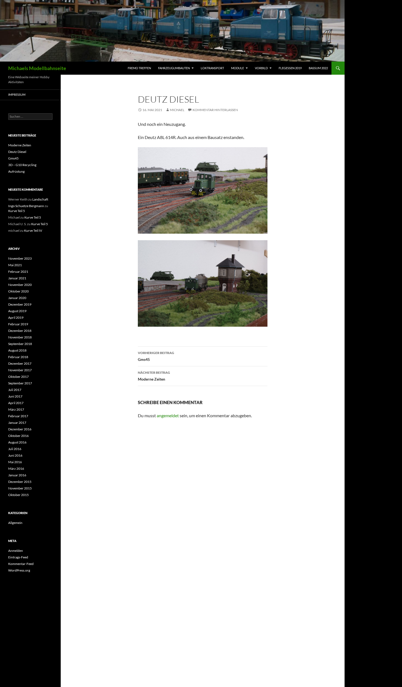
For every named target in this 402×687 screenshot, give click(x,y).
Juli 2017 (14, 390)
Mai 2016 (15, 462)
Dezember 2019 (19, 304)
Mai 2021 (15, 265)
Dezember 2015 (19, 482)
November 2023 (20, 258)
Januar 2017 (17, 423)
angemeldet (168, 415)
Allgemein (15, 523)
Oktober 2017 (18, 377)
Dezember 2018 (19, 331)
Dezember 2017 (19, 363)
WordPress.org (19, 570)
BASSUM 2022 (318, 68)
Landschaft (40, 199)
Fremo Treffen (139, 68)
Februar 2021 (18, 271)
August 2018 (17, 350)
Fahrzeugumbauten (174, 68)
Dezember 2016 (19, 429)
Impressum (16, 94)
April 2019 (16, 317)
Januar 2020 (17, 298)
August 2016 (17, 442)
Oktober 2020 (18, 291)
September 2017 (20, 383)
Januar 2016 (17, 475)
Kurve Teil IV (33, 230)
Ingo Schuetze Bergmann (26, 206)
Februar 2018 (18, 357)
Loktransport (212, 68)
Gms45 (156, 356)
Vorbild (261, 68)
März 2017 (16, 409)
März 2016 (16, 468)
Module (237, 68)
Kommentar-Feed (21, 564)
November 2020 (20, 285)
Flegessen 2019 (290, 68)
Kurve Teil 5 (16, 211)
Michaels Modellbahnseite (37, 68)
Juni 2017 (15, 396)
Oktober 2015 (18, 495)
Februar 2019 (18, 324)
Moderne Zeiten (154, 375)
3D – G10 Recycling (22, 165)
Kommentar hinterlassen (215, 110)
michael (177, 110)
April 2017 (16, 403)
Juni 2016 (15, 455)
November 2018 (20, 337)
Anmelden (15, 551)
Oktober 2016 (18, 436)
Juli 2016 (14, 449)
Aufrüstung (16, 171)
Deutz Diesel (17, 152)
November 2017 (20, 370)
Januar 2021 (17, 278)
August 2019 (17, 311)
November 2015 (20, 488)
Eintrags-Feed (18, 557)
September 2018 (20, 344)
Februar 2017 (18, 416)
